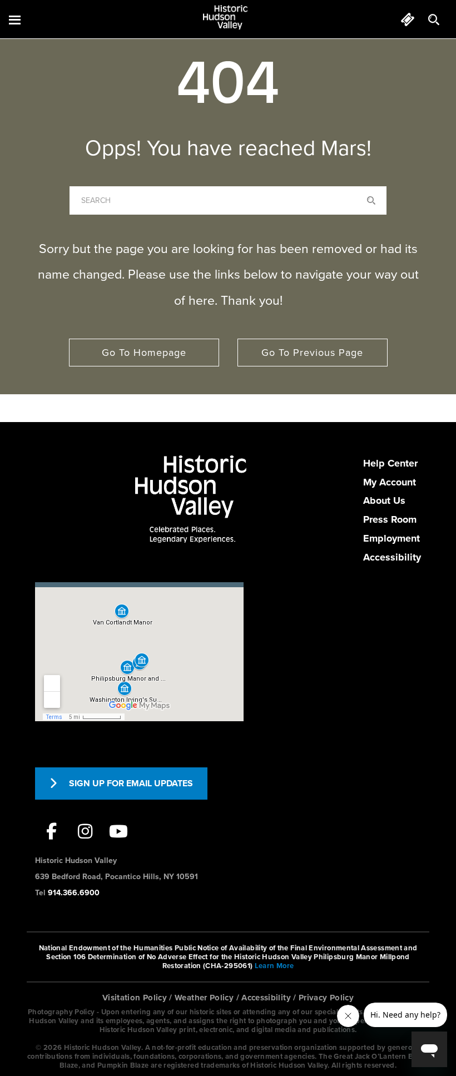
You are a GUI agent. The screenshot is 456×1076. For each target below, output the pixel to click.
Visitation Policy (134, 998)
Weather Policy (204, 998)
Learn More (274, 965)
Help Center (390, 463)
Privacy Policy (326, 998)
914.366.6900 (74, 893)
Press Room (390, 519)
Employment (391, 538)
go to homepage (144, 352)
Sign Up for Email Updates (131, 783)
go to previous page (312, 352)
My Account (389, 482)
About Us (384, 500)
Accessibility (392, 557)
